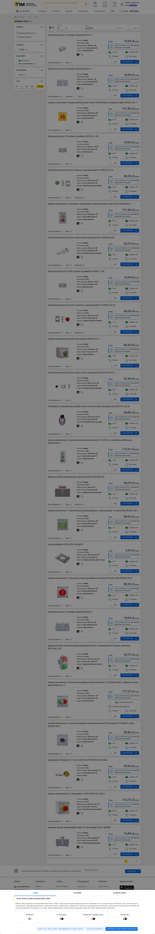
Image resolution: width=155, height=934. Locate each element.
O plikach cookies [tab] (119, 893)
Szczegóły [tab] (77, 893)
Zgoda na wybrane (94, 929)
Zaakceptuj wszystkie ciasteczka (121, 929)
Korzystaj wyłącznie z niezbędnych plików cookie (60, 929)
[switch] (61, 919)
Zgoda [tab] (35, 893)
